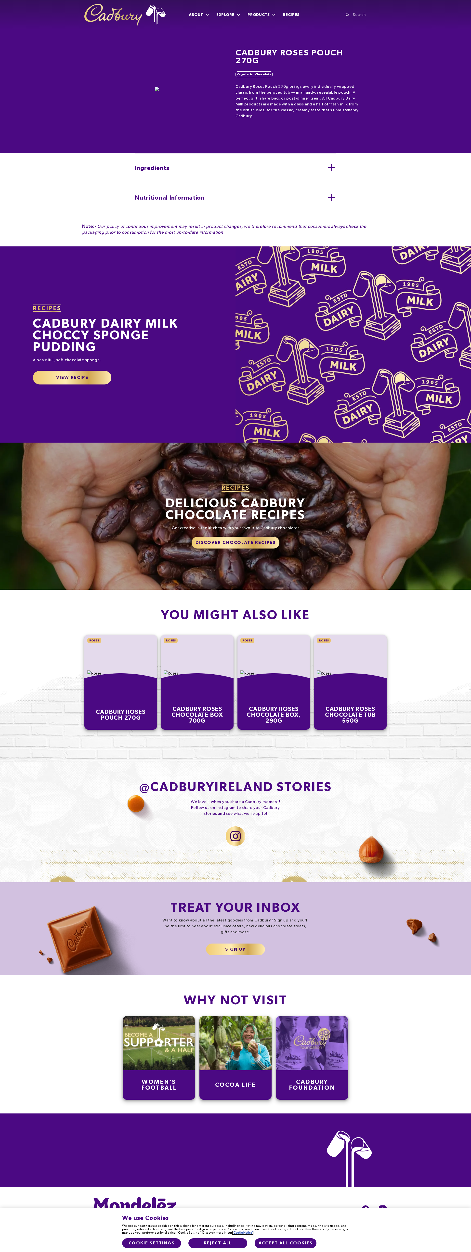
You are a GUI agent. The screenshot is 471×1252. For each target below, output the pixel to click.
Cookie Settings (151, 1243)
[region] (235, 1230)
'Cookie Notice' (243, 1232)
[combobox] (366, 14)
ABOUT (196, 15)
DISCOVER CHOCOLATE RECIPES (235, 542)
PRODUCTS (259, 15)
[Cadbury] (125, 15)
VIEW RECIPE (72, 377)
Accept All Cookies (286, 1243)
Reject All (218, 1243)
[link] (159, 1058)
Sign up (235, 949)
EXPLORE (225, 15)
